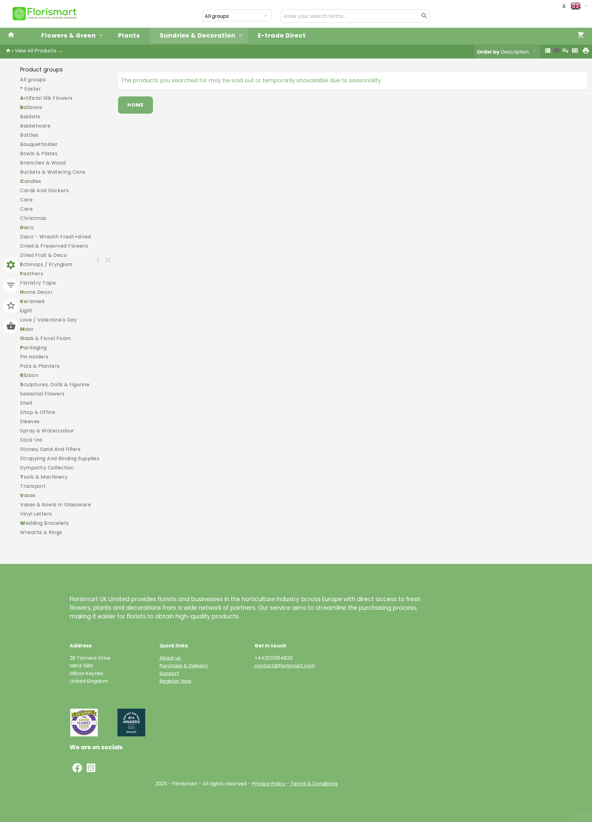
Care (26, 199)
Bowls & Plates (38, 153)
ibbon (29, 375)
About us (170, 658)
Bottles (29, 135)
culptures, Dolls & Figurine (54, 384)
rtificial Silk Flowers (46, 98)
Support (169, 673)
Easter (30, 88)
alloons (31, 107)
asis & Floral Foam (45, 338)
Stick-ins (31, 439)
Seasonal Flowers (42, 393)
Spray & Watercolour (47, 430)
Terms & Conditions (313, 783)
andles (30, 181)
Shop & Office (38, 412)
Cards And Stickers (44, 190)
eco (27, 227)
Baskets (30, 116)
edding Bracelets (44, 523)
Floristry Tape (38, 282)
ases (28, 495)
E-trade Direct (282, 35)
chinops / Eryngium (46, 264)
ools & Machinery (44, 476)
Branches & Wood (43, 162)
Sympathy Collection (47, 467)
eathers (31, 273)
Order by (488, 51)
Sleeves (30, 421)
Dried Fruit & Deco (43, 255)
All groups (33, 79)
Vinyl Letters (36, 513)
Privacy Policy (268, 783)
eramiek (32, 301)
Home (135, 104)
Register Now (175, 681)
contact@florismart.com (284, 665)
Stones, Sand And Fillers (50, 449)
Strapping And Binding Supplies (59, 458)
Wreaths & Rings (41, 532)
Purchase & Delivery (183, 665)
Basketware (35, 125)
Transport (33, 486)
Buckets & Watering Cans (52, 172)
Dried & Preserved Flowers (54, 245)
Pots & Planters (40, 366)
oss (26, 329)
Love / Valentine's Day (48, 319)
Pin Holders (34, 356)
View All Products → (39, 50)
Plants (129, 35)
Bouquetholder (39, 144)
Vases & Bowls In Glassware (55, 504)
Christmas (33, 218)
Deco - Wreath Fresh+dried (55, 236)
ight (26, 310)
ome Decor (36, 292)
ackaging (33, 347)
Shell (26, 403)
